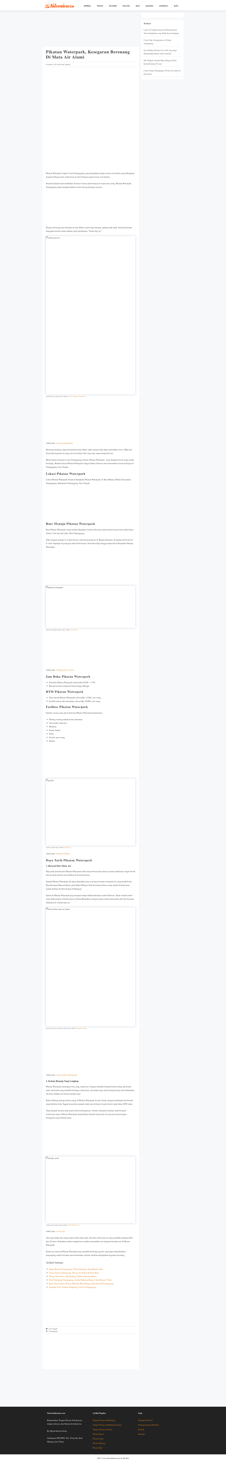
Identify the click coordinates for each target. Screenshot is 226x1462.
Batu (176, 6)
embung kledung (63, 853)
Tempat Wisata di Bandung (104, 1420)
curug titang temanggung (66, 1074)
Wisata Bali (97, 1447)
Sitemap (141, 1434)
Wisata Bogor (98, 1434)
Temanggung (53, 1331)
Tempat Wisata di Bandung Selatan (107, 1424)
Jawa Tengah (53, 1329)
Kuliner (113, 6)
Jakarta (149, 6)
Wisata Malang (99, 1443)
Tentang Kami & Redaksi (148, 1424)
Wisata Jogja (98, 1438)
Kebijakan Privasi (145, 1420)
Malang (126, 6)
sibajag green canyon (65, 669)
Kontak (141, 1429)
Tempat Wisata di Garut (102, 1429)
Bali (138, 6)
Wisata (100, 6)
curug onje (60, 1231)
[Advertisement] (90, 29)
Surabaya (163, 6)
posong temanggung (64, 443)
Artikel (87, 6)
